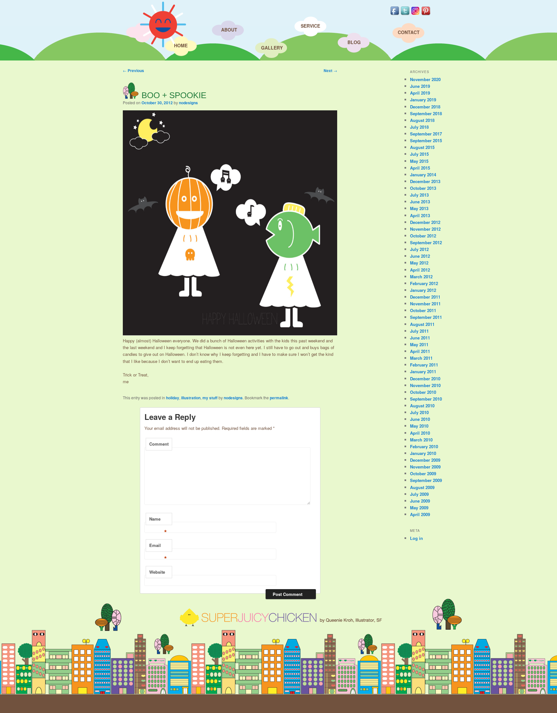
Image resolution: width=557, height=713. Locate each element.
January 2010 (423, 453)
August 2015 (422, 147)
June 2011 (420, 338)
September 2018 (426, 113)
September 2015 (426, 140)
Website (157, 572)
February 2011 (424, 365)
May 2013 (419, 208)
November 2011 (425, 304)
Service (310, 26)
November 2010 (425, 385)
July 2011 (419, 331)
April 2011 (420, 351)
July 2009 (419, 494)
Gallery (272, 47)
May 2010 (419, 426)
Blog (354, 42)
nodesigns (188, 103)
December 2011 (425, 297)
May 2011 (419, 344)
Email (158, 547)
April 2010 (420, 433)
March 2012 (421, 276)
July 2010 (419, 412)
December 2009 (425, 460)
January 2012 (423, 290)
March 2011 (421, 358)
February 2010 (424, 446)
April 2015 (420, 168)
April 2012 (420, 270)
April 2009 (420, 514)
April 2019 (420, 93)
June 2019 (420, 86)
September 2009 (426, 480)
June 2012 (420, 256)
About (229, 29)
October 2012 (423, 236)
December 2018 (425, 107)
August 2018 (422, 120)
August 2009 (422, 487)
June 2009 (420, 501)
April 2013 (420, 215)
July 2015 (419, 154)
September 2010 (426, 399)
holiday (172, 398)
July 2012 (419, 249)
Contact (409, 32)
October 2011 (423, 310)
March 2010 (421, 440)
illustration (190, 398)
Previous (133, 70)
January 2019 (423, 100)
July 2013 (419, 195)
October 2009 (423, 473)
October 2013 (423, 188)
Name (158, 520)
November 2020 (425, 79)
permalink (279, 398)
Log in (416, 538)
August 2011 (422, 324)
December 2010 (425, 378)
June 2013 (420, 202)
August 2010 (422, 406)
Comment (159, 444)
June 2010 (420, 419)
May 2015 (419, 161)
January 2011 (423, 371)
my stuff (210, 398)
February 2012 (424, 283)
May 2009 (419, 508)
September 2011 (426, 317)
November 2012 (425, 229)
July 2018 (419, 127)
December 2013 (425, 181)
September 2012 (426, 242)
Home (181, 45)
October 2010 (423, 392)
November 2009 (425, 467)
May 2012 (419, 263)
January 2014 (423, 174)
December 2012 (425, 222)
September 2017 (426, 134)
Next (330, 70)
